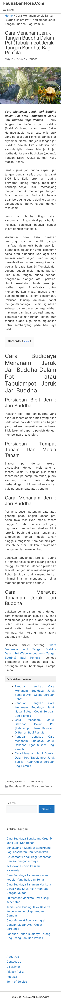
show (26, 341)
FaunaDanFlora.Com (23, 3)
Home (9, 15)
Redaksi (12, 976)
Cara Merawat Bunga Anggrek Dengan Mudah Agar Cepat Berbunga (26, 924)
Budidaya (15, 786)
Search (11, 803)
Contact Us (14, 961)
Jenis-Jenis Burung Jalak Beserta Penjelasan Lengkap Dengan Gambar (28, 911)
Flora (26, 786)
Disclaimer (13, 966)
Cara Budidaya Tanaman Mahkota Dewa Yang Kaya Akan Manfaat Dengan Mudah (29, 888)
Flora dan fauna (41, 786)
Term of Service (17, 981)
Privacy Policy (15, 971)
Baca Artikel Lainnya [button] (19, 679)
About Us (13, 956)
